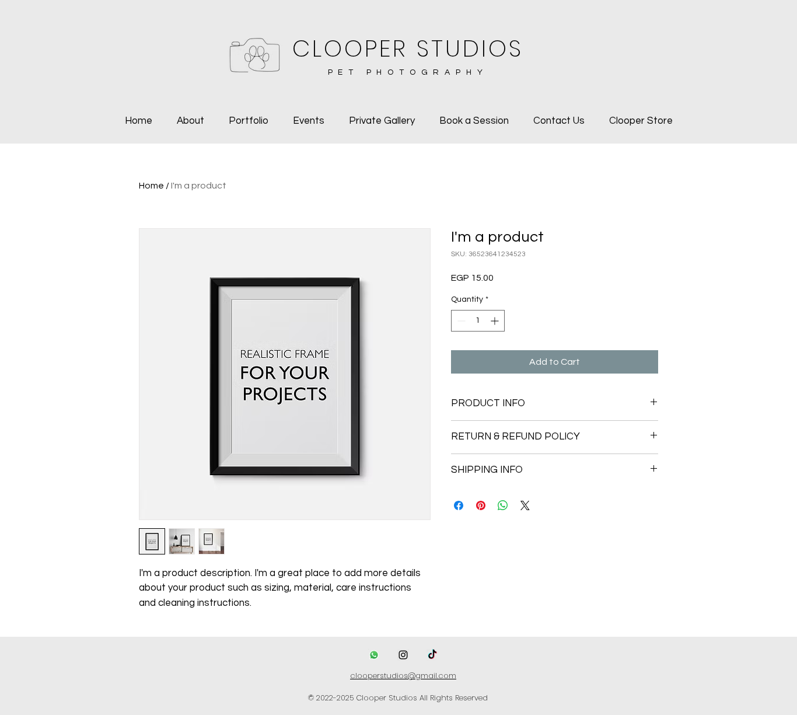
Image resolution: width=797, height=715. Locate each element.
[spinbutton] (477, 321)
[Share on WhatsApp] (503, 505)
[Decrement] (460, 321)
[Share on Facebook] (459, 505)
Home (151, 185)
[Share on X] (525, 505)
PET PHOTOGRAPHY (408, 72)
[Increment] (495, 321)
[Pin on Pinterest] (481, 505)
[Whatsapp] (374, 655)
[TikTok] (432, 655)
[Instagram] (403, 655)
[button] (248, 121)
